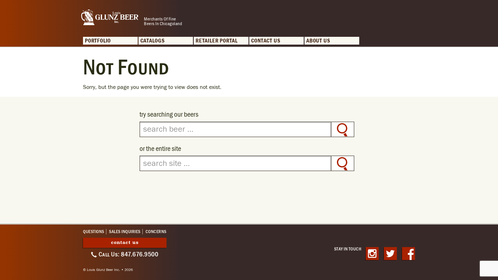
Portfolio (98, 41)
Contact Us (265, 41)
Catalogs (152, 41)
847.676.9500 (139, 254)
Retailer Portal (217, 41)
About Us (318, 41)
